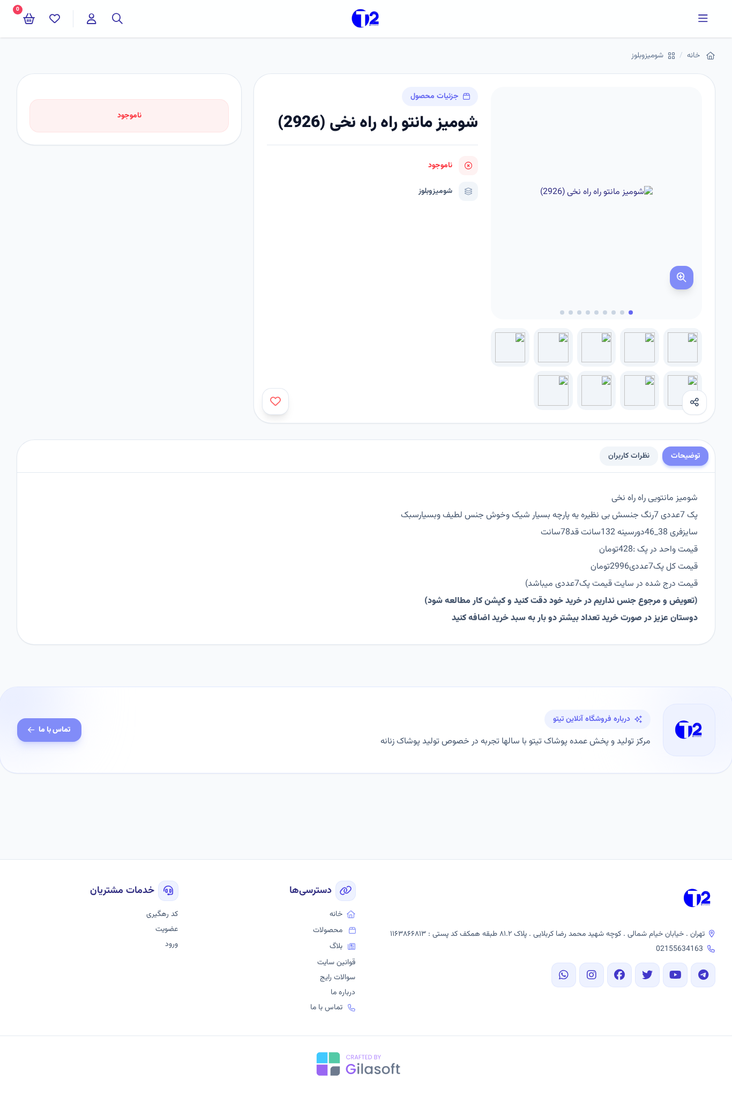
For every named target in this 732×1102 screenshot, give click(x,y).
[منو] (703, 19)
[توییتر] (647, 975)
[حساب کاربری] (91, 19)
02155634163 (679, 949)
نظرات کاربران (628, 456)
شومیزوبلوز (647, 55)
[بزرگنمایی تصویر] (681, 277)
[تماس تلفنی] (710, 1080)
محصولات (327, 930)
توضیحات (685, 456)
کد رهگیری (162, 914)
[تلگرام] (703, 975)
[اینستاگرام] (591, 975)
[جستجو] (117, 19)
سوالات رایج (337, 978)
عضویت (166, 929)
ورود (171, 944)
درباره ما (343, 993)
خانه (693, 55)
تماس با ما (55, 730)
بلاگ (336, 946)
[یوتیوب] (675, 975)
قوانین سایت (336, 963)
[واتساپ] (564, 975)
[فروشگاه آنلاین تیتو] (698, 898)
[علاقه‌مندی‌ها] (54, 19)
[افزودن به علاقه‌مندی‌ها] (275, 401)
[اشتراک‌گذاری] (694, 402)
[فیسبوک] (619, 975)
